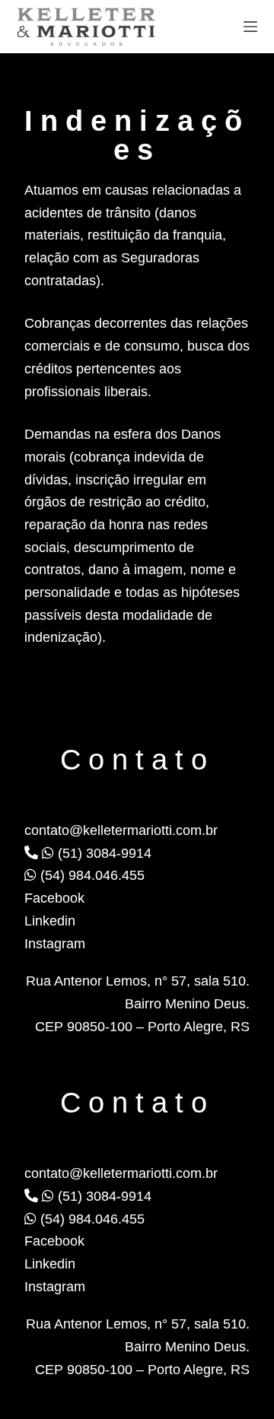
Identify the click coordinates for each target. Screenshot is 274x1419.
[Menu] (250, 26)
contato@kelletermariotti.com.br (121, 830)
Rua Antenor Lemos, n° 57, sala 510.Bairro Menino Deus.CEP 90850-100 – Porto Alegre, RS (138, 1003)
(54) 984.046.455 (91, 875)
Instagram (54, 943)
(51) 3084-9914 (102, 853)
